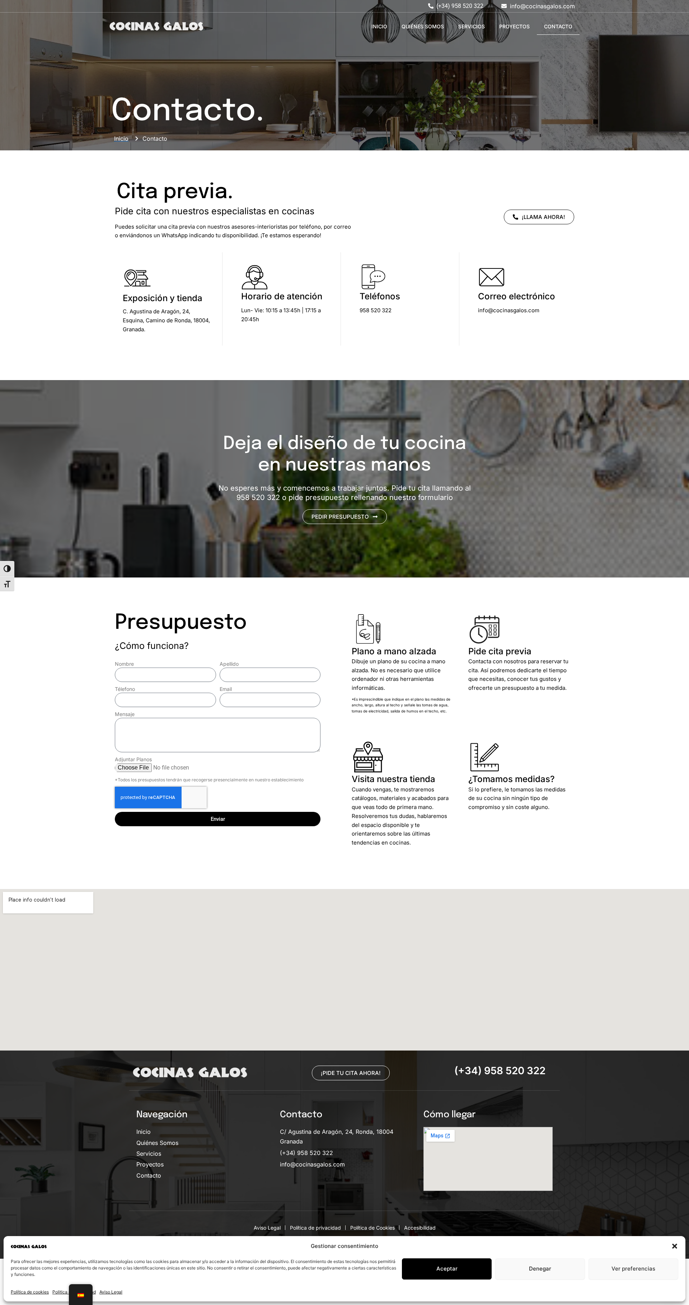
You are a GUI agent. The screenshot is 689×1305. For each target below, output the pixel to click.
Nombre (124, 664)
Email (226, 689)
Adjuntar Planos (133, 759)
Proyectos (514, 26)
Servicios (471, 26)
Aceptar (447, 1268)
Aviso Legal (110, 1292)
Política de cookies (30, 1292)
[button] (674, 1246)
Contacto (558, 26)
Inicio (379, 26)
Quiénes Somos (423, 26)
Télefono (125, 689)
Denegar (540, 1268)
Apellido (229, 664)
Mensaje (125, 714)
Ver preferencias (633, 1268)
